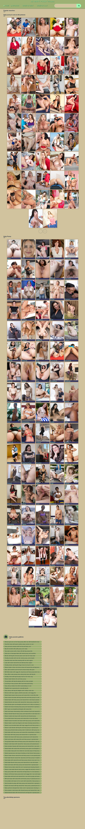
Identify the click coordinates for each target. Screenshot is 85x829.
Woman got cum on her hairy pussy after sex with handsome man (22, 641)
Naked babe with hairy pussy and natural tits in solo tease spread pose (23, 699)
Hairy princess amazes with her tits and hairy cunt (18, 646)
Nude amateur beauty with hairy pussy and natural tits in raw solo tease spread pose (27, 746)
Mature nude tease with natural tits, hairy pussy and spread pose (22, 744)
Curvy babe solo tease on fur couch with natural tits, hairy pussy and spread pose (26, 781)
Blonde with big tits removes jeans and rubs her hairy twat (20, 655)
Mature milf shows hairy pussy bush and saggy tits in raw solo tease (22, 774)
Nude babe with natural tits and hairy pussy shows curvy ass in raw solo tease (25, 760)
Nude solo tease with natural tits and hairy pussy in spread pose (21, 739)
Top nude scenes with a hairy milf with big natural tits (18, 651)
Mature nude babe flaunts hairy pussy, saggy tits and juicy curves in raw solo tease (26, 769)
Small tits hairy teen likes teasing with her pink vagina (19, 660)
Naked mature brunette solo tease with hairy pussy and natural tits (22, 720)
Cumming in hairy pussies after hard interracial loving (19, 683)
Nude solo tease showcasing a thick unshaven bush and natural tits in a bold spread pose (28, 711)
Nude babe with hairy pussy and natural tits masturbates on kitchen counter (24, 732)
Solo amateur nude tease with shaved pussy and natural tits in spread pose (24, 790)
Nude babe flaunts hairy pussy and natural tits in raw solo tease (21, 762)
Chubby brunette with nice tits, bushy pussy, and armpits (19, 658)
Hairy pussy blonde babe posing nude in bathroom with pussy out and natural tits (26, 730)
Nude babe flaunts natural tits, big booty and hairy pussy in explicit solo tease (25, 757)
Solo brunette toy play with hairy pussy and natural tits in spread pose (23, 783)
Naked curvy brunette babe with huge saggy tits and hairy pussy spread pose (25, 725)
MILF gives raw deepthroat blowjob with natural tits (18, 709)
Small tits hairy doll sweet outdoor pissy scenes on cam (19, 644)
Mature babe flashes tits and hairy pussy (15, 679)
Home (7, 5)
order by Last (42, 5)
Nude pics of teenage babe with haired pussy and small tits (20, 653)
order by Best (27, 5)
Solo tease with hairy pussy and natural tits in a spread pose (20, 734)
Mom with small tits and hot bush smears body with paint (19, 669)
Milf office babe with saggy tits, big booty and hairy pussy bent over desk (24, 672)
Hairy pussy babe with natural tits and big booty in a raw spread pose (23, 771)
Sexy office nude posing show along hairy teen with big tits (20, 674)
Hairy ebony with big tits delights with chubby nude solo (19, 690)
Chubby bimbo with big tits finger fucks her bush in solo (19, 665)
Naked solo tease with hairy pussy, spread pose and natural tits (21, 737)
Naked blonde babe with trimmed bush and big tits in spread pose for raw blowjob (26, 792)
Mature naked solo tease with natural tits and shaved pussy (20, 716)
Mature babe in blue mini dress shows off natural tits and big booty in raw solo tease (27, 667)
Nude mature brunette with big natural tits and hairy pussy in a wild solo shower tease (27, 697)
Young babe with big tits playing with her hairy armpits (19, 681)
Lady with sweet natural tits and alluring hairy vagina (18, 662)
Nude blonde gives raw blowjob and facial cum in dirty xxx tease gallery (23, 704)
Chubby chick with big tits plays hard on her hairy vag (19, 676)
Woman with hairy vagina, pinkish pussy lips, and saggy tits (20, 692)
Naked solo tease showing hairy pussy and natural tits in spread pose (23, 706)
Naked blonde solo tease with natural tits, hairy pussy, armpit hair (22, 702)
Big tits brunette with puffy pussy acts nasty (16, 648)
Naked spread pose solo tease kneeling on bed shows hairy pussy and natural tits (26, 753)
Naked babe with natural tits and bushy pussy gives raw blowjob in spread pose (25, 748)
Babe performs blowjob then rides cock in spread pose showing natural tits (24, 788)
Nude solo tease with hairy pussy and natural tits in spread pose (21, 764)
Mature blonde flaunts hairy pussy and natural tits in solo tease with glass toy (25, 713)
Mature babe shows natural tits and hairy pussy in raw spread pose (22, 755)
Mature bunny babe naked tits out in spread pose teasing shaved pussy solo (25, 767)
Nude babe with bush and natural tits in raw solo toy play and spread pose (24, 776)
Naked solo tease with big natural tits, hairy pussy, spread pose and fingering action (26, 785)
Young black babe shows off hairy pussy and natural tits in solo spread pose (24, 741)
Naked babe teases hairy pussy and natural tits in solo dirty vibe (21, 695)
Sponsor (15, 5)
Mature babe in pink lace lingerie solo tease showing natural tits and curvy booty (26, 723)
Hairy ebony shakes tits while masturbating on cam (18, 686)
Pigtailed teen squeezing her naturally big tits (16, 688)
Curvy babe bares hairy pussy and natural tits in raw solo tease (21, 718)
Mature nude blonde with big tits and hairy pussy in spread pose (21, 727)
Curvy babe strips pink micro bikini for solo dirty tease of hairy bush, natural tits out (26, 750)
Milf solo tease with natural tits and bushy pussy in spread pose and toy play (25, 778)
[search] (79, 6)
